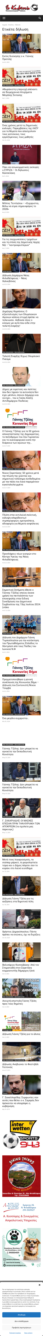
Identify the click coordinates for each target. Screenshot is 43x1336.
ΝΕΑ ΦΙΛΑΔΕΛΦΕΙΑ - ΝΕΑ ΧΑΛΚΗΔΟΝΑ (13, 52)
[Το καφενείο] (21, 7)
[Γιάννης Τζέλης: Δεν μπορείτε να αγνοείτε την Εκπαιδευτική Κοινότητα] (21, 736)
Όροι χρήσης (28, 1333)
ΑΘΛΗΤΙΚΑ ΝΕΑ (7, 271)
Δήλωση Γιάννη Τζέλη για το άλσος (21, 1034)
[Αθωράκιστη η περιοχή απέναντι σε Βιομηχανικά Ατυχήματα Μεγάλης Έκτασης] (21, 76)
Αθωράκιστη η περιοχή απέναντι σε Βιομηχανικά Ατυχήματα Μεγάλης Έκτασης (19, 92)
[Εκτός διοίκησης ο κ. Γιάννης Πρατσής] (21, 43)
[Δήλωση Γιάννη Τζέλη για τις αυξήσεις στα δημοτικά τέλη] (21, 886)
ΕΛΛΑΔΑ (5, 163)
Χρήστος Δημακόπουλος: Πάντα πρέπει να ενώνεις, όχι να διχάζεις (21, 933)
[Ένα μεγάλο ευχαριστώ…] (21, 705)
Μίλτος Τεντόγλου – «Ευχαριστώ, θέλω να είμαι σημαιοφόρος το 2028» (20, 206)
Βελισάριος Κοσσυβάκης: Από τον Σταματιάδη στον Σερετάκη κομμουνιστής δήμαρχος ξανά (20, 967)
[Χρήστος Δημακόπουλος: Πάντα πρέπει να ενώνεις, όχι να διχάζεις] (21, 919)
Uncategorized (7, 1030)
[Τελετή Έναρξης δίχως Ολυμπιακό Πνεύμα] (21, 343)
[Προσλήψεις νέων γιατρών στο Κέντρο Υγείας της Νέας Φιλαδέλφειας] (21, 541)
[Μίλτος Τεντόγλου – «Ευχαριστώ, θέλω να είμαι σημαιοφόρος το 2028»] (21, 190)
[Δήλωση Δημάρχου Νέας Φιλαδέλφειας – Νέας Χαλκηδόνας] (21, 262)
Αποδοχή (21, 1315)
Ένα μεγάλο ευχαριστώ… (15, 718)
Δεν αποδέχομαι (21, 1321)
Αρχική (4, 25)
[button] (39, 1285)
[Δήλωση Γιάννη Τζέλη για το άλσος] (21, 1021)
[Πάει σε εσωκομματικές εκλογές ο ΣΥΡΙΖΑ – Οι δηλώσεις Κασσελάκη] (21, 154)
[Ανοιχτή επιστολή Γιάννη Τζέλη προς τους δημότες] (21, 988)
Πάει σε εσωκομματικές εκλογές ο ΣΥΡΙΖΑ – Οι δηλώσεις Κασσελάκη (20, 170)
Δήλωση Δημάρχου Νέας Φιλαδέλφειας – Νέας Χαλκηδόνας (15, 278)
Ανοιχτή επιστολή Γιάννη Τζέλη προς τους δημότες (19, 1002)
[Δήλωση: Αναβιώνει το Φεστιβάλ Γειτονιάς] (21, 1051)
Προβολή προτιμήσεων (21, 1327)
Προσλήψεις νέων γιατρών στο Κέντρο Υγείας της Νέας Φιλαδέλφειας (19, 556)
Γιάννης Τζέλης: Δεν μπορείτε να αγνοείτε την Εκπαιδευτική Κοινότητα (20, 751)
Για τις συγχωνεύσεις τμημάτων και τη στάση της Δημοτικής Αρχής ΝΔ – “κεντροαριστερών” (21, 242)
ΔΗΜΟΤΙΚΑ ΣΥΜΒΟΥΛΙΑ (9, 586)
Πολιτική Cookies (15, 1333)
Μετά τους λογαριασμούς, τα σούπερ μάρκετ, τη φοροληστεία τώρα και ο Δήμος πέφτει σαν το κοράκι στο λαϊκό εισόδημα (20, 864)
